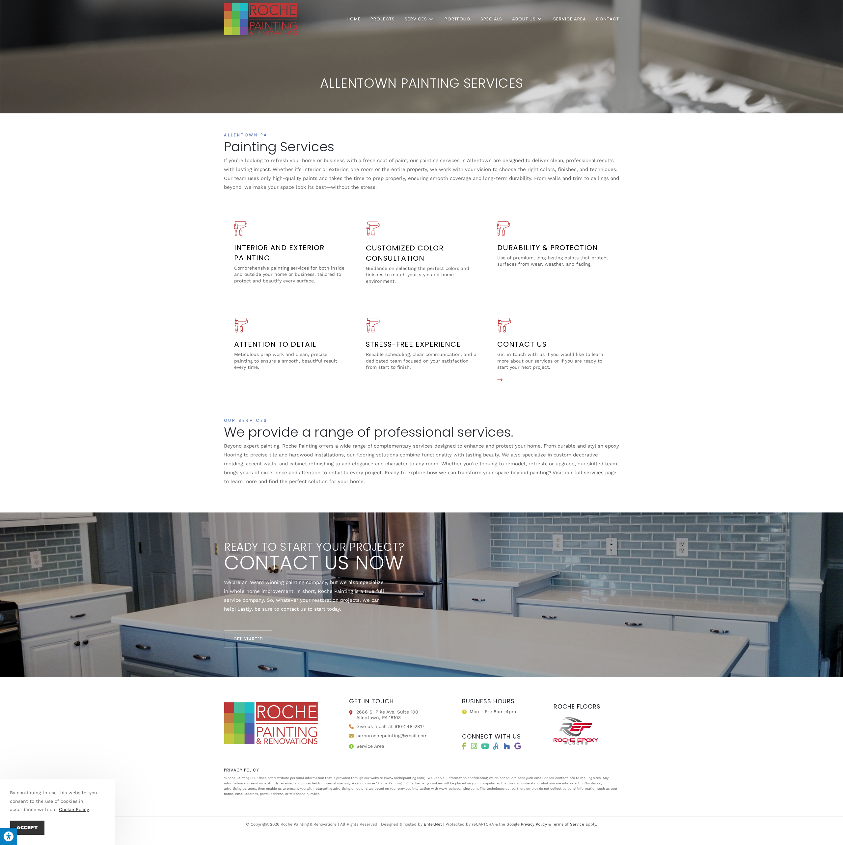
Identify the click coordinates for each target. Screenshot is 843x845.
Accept (27, 827)
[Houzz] (506, 746)
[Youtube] (485, 746)
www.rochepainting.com (404, 778)
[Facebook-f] (464, 746)
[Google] (517, 746)
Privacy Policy (534, 824)
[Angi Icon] (495, 746)
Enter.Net (433, 824)
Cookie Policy (74, 809)
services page (600, 473)
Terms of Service (568, 824)
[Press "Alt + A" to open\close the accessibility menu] (8, 836)
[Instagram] (473, 746)
